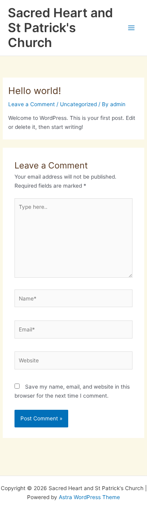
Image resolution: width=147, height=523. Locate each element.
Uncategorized (78, 104)
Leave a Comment (31, 104)
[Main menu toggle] (131, 28)
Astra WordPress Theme (89, 497)
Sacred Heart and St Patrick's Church (60, 28)
